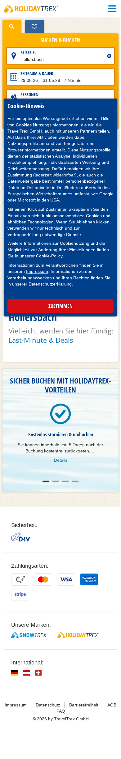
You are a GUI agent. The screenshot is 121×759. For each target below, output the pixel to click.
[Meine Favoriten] (34, 26)
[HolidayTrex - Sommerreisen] (78, 635)
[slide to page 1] (46, 481)
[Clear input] (109, 55)
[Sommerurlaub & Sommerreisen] (31, 9)
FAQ (60, 711)
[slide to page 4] (75, 481)
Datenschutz (48, 704)
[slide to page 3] (65, 481)
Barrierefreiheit (83, 704)
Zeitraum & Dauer (36, 73)
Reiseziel (28, 52)
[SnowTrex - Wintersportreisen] (29, 635)
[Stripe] (20, 594)
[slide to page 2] (55, 481)
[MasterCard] (43, 579)
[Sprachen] (14, 673)
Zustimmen (57, 209)
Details (60, 460)
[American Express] (89, 579)
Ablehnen (85, 221)
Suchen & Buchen (60, 40)
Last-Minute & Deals (41, 340)
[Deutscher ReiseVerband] (20, 536)
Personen (29, 94)
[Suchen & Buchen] (11, 26)
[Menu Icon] (112, 9)
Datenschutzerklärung (50, 284)
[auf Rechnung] (20, 579)
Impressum (37, 271)
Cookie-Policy (49, 255)
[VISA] (66, 579)
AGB (111, 704)
